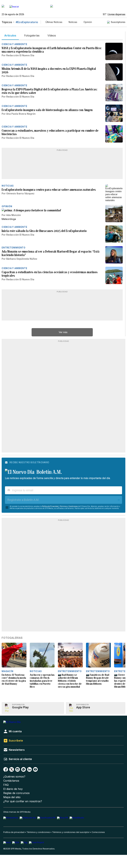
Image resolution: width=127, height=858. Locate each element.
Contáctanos (11, 780)
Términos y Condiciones (69, 506)
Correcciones (98, 832)
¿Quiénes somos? (14, 776)
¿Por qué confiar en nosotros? (22, 801)
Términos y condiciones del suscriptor (70, 832)
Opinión (88, 22)
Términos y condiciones (38, 832)
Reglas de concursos (16, 793)
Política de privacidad (13, 832)
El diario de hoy (13, 789)
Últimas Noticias (53, 22)
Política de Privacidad (50, 506)
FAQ (6, 784)
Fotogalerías (12, 637)
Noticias (73, 22)
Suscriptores (118, 22)
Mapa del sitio (12, 797)
